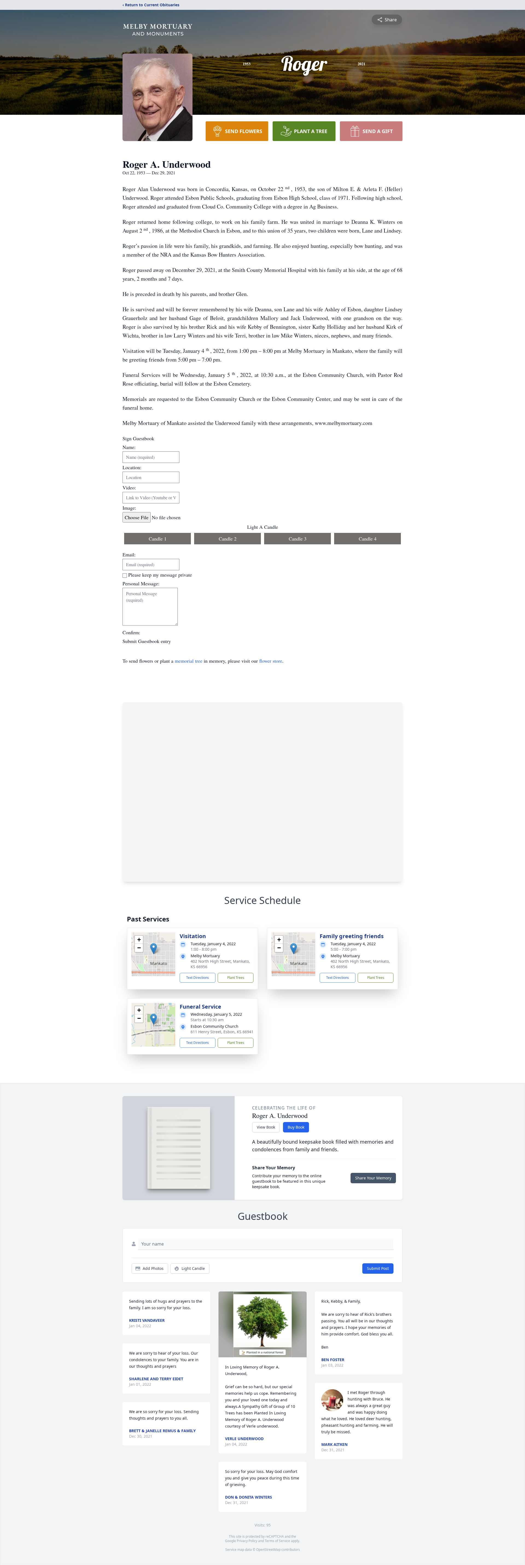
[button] (153, 948)
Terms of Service (277, 1540)
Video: (129, 487)
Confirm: (131, 632)
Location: (131, 467)
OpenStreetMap (268, 1549)
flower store (270, 660)
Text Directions (197, 977)
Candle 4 (368, 538)
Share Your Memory (373, 1178)
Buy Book (296, 1127)
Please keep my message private (160, 574)
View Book (266, 1127)
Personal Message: (140, 583)
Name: (129, 447)
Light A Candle (262, 527)
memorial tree (188, 660)
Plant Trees (235, 977)
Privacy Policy (247, 1540)
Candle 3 (298, 538)
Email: (129, 554)
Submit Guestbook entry (146, 641)
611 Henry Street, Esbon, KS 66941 (222, 1031)
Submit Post (378, 1268)
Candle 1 (158, 538)
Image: (129, 507)
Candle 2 (228, 538)
